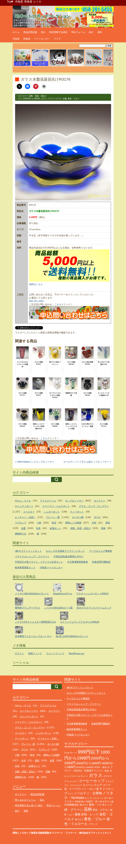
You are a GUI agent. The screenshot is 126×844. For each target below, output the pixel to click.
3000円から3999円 (88, 763)
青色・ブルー (73, 99)
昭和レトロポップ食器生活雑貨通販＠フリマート (38, 832)
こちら (57, 304)
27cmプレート (70, 753)
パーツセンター (42, 38)
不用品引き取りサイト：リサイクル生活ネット (39, 562)
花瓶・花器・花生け (38, 96)
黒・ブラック (91, 824)
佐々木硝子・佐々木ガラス (95, 801)
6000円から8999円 (85, 767)
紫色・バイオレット (101, 804)
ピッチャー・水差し (25, 517)
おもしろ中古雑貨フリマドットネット (65, 551)
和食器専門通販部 (101, 562)
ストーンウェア (92, 785)
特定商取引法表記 (58, 32)
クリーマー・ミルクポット (56, 506)
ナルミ (70, 794)
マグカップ (20, 522)
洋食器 (19, 1)
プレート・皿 (53, 517)
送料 (99, 32)
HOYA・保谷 (100, 767)
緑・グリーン (73, 809)
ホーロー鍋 (78, 517)
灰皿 (23, 528)
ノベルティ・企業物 (88, 793)
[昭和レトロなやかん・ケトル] (58, 66)
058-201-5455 (36, 301)
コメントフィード (55, 653)
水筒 (94, 522)
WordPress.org (76, 653)
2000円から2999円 (31, 99)
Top (9, 1)
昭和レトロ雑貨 (73, 522)
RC (108, 767)
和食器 (28, 1)
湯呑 (107, 522)
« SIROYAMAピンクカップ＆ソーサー (34, 461)
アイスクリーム (48, 500)
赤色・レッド (90, 814)
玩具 (38, 528)
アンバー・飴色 (101, 770)
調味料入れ (20, 533)
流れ (43, 32)
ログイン (19, 653)
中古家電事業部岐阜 (77, 562)
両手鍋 (78, 801)
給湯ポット (55, 528)
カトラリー (99, 500)
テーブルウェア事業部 (100, 551)
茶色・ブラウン (101, 809)
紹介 (91, 32)
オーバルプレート (80, 776)
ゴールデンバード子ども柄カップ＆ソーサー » (87, 461)
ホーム (16, 32)
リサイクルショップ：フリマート (32, 556)
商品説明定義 (30, 32)
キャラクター (72, 781)
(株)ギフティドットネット (28, 551)
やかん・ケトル (23, 500)
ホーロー (108, 798)
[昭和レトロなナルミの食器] (40, 66)
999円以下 (89, 751)
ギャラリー (20, 794)
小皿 (112, 801)
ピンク (88, 798)
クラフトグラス (55, 99)
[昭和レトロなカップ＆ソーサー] (75, 66)
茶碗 (103, 528)
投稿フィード (35, 653)
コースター (29, 511)
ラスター (69, 801)
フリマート (71, 832)
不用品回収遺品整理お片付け (68, 556)
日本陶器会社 (71, 804)
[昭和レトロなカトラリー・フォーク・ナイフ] (93, 66)
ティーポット (77, 511)
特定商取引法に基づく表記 (28, 805)
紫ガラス (84, 805)
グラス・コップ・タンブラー (94, 506)
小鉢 (39, 522)
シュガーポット (52, 511)
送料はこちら (36, 284)
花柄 (88, 809)
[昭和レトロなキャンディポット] (111, 66)
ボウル (97, 517)
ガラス (44, 99)
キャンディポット (24, 506)
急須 (54, 522)
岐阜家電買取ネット (25, 567)
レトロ (37, 1)
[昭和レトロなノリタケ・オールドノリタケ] (22, 66)
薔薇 (77, 814)
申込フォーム (78, 32)
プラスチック (98, 798)
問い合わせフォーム (25, 800)
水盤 (65, 99)
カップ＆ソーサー (74, 500)
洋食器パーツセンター (51, 567)
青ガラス (79, 819)
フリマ (57, 38)
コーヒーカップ (92, 781)
